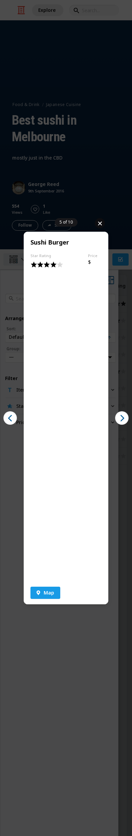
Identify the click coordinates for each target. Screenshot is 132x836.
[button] (45, 593)
